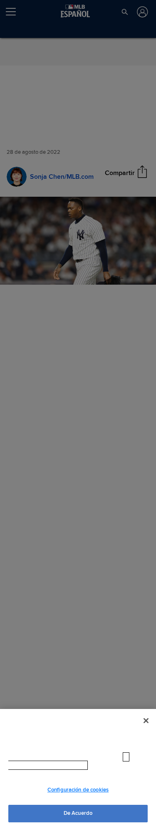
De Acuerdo (78, 813)
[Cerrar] (146, 720)
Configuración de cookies (78, 789)
